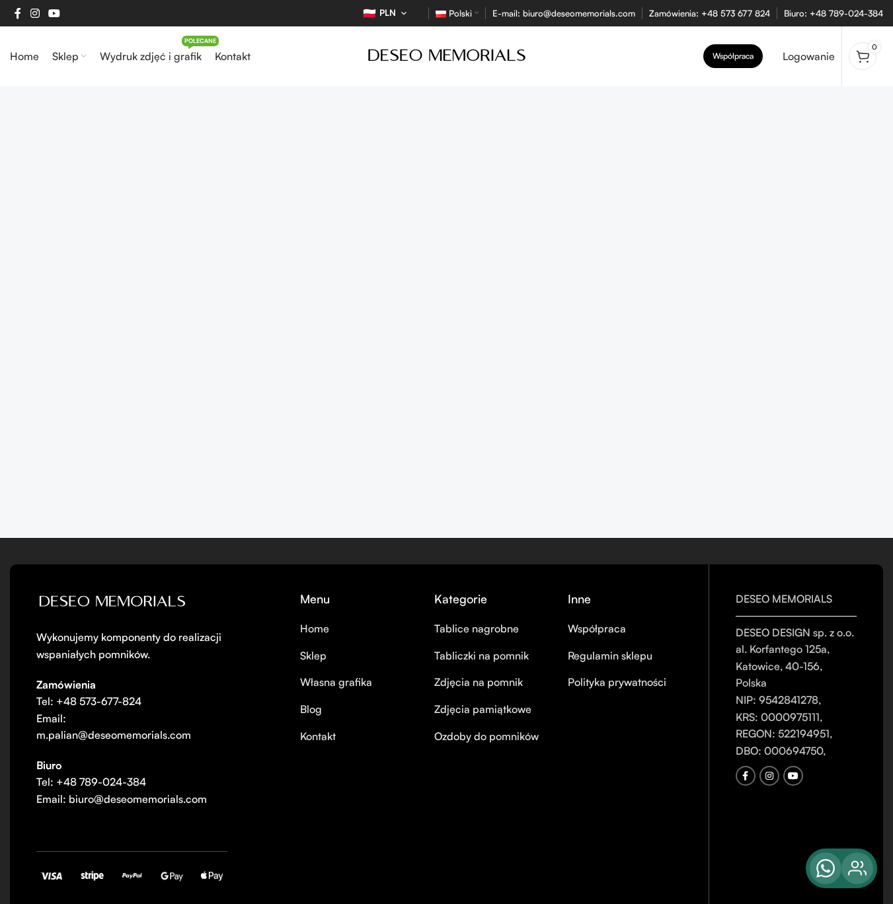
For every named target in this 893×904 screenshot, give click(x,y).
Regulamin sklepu (610, 655)
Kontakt (318, 736)
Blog (311, 709)
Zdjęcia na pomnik (478, 682)
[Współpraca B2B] (857, 868)
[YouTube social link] (54, 13)
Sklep (313, 655)
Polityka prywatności (617, 682)
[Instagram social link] (35, 13)
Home (314, 628)
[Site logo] (447, 54)
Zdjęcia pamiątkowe (482, 709)
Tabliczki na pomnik (481, 655)
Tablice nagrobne (476, 628)
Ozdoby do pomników (486, 736)
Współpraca (733, 56)
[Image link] (112, 602)
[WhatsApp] (825, 868)
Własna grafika (336, 682)
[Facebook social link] (18, 13)
